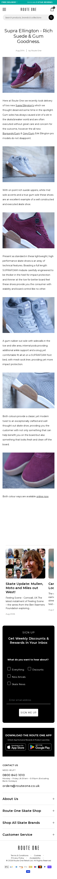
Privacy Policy (17, 858)
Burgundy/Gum (11, 133)
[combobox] (28, 17)
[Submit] (51, 17)
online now (42, 496)
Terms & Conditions (19, 855)
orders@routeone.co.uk (21, 786)
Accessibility (35, 858)
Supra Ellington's (25, 105)
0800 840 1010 (14, 775)
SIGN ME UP (29, 712)
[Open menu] (4, 9)
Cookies (37, 855)
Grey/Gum (28, 133)
